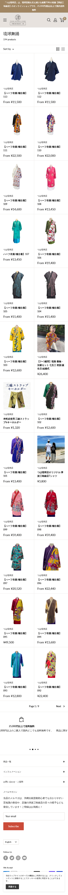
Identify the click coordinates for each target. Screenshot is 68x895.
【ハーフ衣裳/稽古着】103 (15, 363)
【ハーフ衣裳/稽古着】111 (15, 148)
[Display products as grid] (57, 49)
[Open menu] (5, 20)
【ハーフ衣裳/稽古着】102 (49, 420)
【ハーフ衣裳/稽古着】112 (49, 95)
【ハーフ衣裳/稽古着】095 (15, 635)
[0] (62, 20)
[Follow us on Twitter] (12, 858)
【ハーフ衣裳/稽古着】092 (49, 688)
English (8, 842)
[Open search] (49, 20)
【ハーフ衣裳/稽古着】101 (15, 474)
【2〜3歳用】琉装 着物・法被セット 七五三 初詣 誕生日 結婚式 (50, 365)
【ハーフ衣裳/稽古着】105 (15, 309)
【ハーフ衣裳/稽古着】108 (49, 202)
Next (58, 706)
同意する (12, 886)
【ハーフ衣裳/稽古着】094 (49, 635)
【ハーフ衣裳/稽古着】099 (15, 527)
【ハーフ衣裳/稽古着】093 (15, 688)
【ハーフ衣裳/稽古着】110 (49, 148)
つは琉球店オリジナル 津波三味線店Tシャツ (50, 474)
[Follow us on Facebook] (5, 858)
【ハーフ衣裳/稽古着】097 (15, 581)
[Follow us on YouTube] (24, 858)
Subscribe (13, 826)
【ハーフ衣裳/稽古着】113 (15, 95)
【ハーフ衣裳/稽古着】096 (49, 581)
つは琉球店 (8, 88)
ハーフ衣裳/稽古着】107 (16, 254)
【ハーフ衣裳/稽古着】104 (49, 309)
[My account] (55, 20)
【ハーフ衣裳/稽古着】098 (49, 527)
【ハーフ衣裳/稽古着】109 (15, 202)
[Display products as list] (63, 49)
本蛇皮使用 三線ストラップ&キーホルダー (16, 420)
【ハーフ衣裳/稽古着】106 (49, 256)
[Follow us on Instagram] (18, 858)
